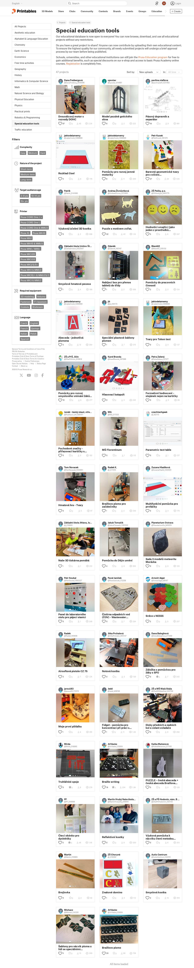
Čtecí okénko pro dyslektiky (68, 837)
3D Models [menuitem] (47, 11)
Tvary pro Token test (158, 339)
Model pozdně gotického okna (117, 118)
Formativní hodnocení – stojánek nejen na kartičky (162, 394)
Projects (62, 22)
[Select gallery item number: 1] (72, 111)
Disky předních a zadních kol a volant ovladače (161, 726)
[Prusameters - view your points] (164, 3)
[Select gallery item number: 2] (75, 111)
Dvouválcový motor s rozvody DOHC (71, 118)
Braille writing (110, 781)
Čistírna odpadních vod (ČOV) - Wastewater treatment (116, 616)
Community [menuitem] (87, 11)
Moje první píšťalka (70, 726)
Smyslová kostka (156, 892)
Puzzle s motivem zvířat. (117, 228)
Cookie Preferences (32, 361)
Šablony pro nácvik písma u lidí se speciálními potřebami (75, 948)
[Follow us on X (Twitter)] (21, 375)
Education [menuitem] (157, 11)
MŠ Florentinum (112, 449)
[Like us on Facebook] (42, 375)
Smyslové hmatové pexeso (74, 283)
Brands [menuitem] (117, 11)
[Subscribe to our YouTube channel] (29, 375)
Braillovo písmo (111, 947)
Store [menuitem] (61, 11)
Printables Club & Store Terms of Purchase (27, 356)
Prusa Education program (152, 57)
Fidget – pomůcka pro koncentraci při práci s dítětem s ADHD (115, 726)
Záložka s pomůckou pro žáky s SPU (161, 671)
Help (32, 363)
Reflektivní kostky (113, 837)
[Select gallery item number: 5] (80, 167)
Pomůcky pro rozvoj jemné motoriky (118, 173)
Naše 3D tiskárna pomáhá (73, 560)
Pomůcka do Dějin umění (117, 560)
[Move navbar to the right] (165, 11)
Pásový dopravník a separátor (157, 118)
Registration (73, 63)
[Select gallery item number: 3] (77, 111)
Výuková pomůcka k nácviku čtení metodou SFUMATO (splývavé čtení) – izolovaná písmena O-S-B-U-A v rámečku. (162, 837)
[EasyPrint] (157, 3)
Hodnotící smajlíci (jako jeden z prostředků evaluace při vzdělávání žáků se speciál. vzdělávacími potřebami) (161, 228)
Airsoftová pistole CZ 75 (72, 671)
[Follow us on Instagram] (36, 375)
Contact (15, 366)
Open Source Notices (20, 363)
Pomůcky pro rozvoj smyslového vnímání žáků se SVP (74, 394)
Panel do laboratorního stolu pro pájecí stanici (72, 616)
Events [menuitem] (129, 11)
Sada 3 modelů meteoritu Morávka (161, 560)
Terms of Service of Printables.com (25, 354)
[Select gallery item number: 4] (166, 111)
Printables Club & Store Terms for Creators (28, 359)
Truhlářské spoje (68, 781)
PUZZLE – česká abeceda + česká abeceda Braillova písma (162, 782)
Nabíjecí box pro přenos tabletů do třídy (116, 284)
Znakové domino (112, 892)
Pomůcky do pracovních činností (160, 284)
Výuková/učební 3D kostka (74, 228)
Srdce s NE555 (155, 615)
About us (24, 366)
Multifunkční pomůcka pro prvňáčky (162, 505)
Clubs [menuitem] (72, 11)
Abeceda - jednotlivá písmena (70, 339)
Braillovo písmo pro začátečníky (114, 505)
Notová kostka (110, 671)
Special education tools (81, 22)
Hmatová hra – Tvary (70, 505)
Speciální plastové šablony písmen (118, 339)
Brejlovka (64, 892)
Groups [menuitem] (142, 11)
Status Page (41, 363)
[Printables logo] (24, 11)
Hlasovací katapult (113, 394)
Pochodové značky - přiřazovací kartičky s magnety (71, 450)
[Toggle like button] (60, 123)
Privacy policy (17, 361)
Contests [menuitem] (103, 11)
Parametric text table (158, 449)
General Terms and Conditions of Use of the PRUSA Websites (28, 350)
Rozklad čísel (66, 173)
